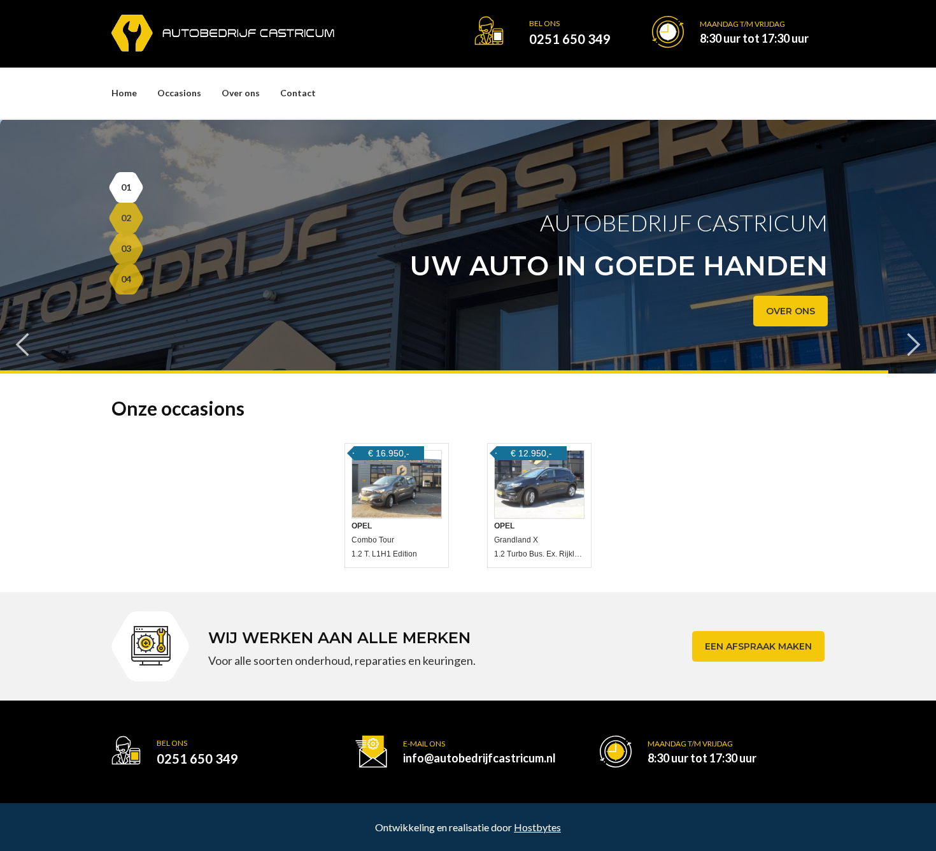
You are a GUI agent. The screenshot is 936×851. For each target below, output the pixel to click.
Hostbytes (537, 827)
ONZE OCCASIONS (772, 311)
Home (124, 92)
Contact (298, 92)
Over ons (241, 92)
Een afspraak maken (758, 646)
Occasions (179, 92)
